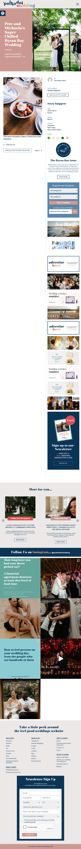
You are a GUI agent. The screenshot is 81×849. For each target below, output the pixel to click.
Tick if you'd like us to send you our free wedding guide (39, 821)
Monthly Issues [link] (36, 761)
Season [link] (33, 758)
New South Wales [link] (54, 130)
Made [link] (7, 746)
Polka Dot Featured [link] (20, 518)
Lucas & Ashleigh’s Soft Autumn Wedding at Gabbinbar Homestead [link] (20, 526)
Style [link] (32, 753)
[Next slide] (77, 520)
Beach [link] (49, 119)
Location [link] (34, 751)
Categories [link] (34, 741)
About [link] (58, 741)
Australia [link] (50, 125)
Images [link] (33, 746)
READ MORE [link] (63, 177)
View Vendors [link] (63, 203)
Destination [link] (52, 111)
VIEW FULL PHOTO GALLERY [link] (58, 95)
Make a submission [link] (63, 757)
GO (74, 211)
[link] (2, 13)
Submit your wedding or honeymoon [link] (63, 760)
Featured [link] (9, 741)
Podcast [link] (8, 753)
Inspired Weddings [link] (13, 54)
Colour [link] (33, 748)
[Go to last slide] (3, 520)
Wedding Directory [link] (12, 770)
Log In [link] (59, 750)
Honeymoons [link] (10, 751)
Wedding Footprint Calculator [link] (12, 761)
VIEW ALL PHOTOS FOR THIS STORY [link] (17, 150)
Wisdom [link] (8, 743)
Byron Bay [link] (51, 128)
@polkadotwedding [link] (61, 553)
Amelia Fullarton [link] (53, 90)
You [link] (23, 57)
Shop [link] (7, 756)
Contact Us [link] (60, 747)
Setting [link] (33, 756)
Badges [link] (59, 766)
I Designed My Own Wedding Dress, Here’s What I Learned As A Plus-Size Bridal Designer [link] (61, 527)
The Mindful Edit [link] (11, 758)
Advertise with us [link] (62, 764)
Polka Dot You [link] (61, 518)
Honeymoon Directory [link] (13, 772)
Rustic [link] (49, 113)
